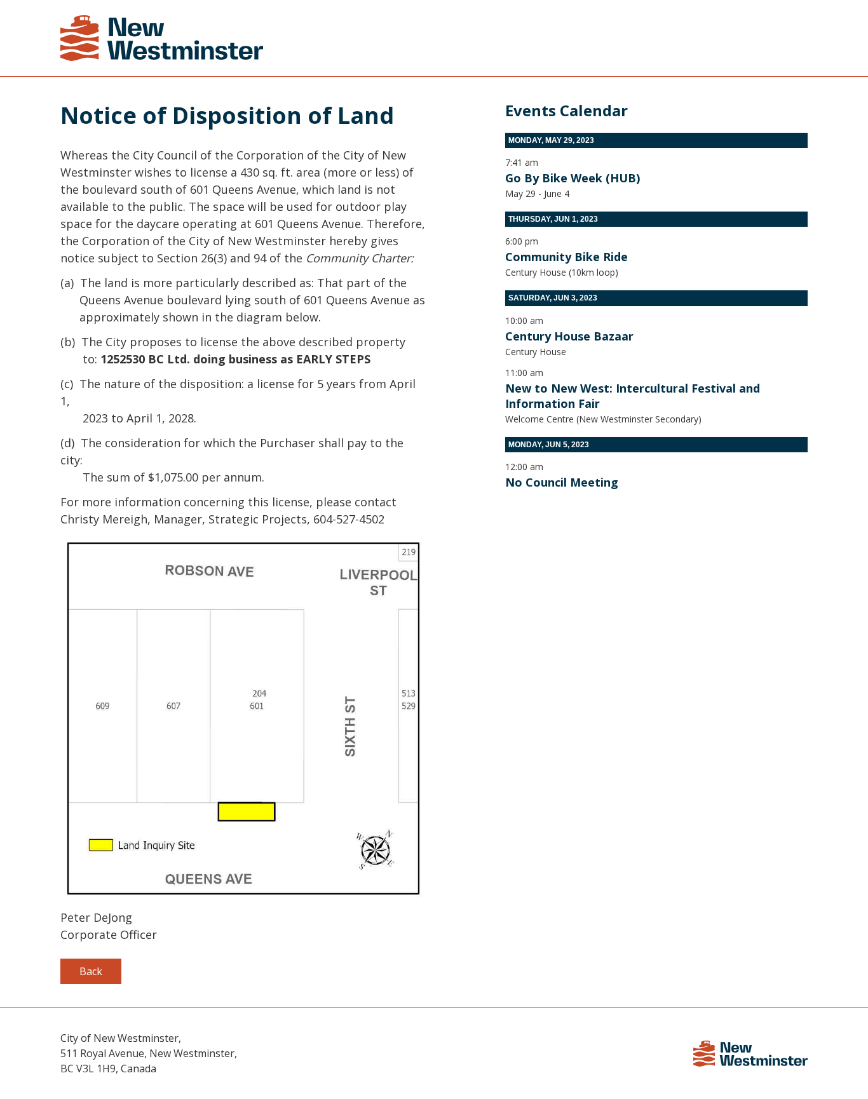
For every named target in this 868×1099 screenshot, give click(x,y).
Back (90, 971)
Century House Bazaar (569, 336)
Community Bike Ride (566, 256)
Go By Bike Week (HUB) (572, 177)
